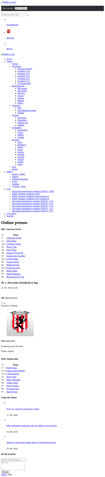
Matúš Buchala (12, 265)
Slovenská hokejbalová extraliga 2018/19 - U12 (32, 208)
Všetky (15, 64)
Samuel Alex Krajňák (15, 256)
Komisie (15, 184)
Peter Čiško (11, 250)
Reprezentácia (18, 86)
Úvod (9, 59)
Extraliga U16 (24, 71)
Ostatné (21, 113)
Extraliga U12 (24, 81)
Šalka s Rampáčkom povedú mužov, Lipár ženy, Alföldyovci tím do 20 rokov (32, 425)
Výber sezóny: (7, 8)
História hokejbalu (20, 179)
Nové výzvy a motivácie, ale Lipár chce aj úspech (23, 409)
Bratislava (22, 145)
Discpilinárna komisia (27, 110)
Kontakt (10, 216)
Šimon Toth (11, 247)
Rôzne (20, 103)
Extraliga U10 (24, 76)
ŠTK (20, 108)
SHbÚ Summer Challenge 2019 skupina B (30, 199)
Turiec (20, 150)
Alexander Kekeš (13, 238)
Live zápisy (12, 213)
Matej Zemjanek (13, 380)
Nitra (20, 142)
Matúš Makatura (13, 274)
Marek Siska (11, 368)
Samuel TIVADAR (14, 253)
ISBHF (21, 135)
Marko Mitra (11, 271)
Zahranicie (22, 120)
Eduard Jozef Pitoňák (15, 371)
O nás (14, 181)
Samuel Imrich (12, 262)
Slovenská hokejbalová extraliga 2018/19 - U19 (32, 201)
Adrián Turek (12, 383)
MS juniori (22, 91)
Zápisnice (16, 105)
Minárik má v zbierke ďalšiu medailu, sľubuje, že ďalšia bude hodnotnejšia (31, 442)
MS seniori (22, 88)
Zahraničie (16, 127)
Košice (21, 162)
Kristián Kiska (12, 389)
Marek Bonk (11, 392)
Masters (21, 100)
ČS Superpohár (24, 83)
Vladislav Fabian (13, 244)
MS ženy (21, 93)
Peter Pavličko (12, 386)
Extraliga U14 (24, 78)
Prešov (20, 147)
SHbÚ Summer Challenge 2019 (26, 194)
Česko (20, 132)
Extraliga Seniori (25, 69)
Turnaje (21, 98)
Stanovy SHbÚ (18, 174)
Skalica (21, 152)
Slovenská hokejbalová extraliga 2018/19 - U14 (32, 206)
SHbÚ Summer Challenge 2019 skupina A (30, 196)
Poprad (21, 159)
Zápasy (21, 96)
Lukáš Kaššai (12, 259)
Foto (14, 167)
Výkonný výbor (19, 186)
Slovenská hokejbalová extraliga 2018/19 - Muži (33, 191)
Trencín (21, 157)
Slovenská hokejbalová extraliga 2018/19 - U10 (32, 211)
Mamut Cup (23, 123)
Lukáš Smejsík (12, 374)
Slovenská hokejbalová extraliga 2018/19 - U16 (32, 203)
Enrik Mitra (11, 241)
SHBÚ (10, 172)
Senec (20, 164)
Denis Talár (11, 377)
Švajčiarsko (22, 130)
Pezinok (21, 154)
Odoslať (5, 472)
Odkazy (15, 176)
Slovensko (16, 66)
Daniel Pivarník (13, 268)
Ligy (9, 189)
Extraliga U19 (24, 73)
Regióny (15, 140)
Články (10, 61)
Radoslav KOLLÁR (15, 277)
